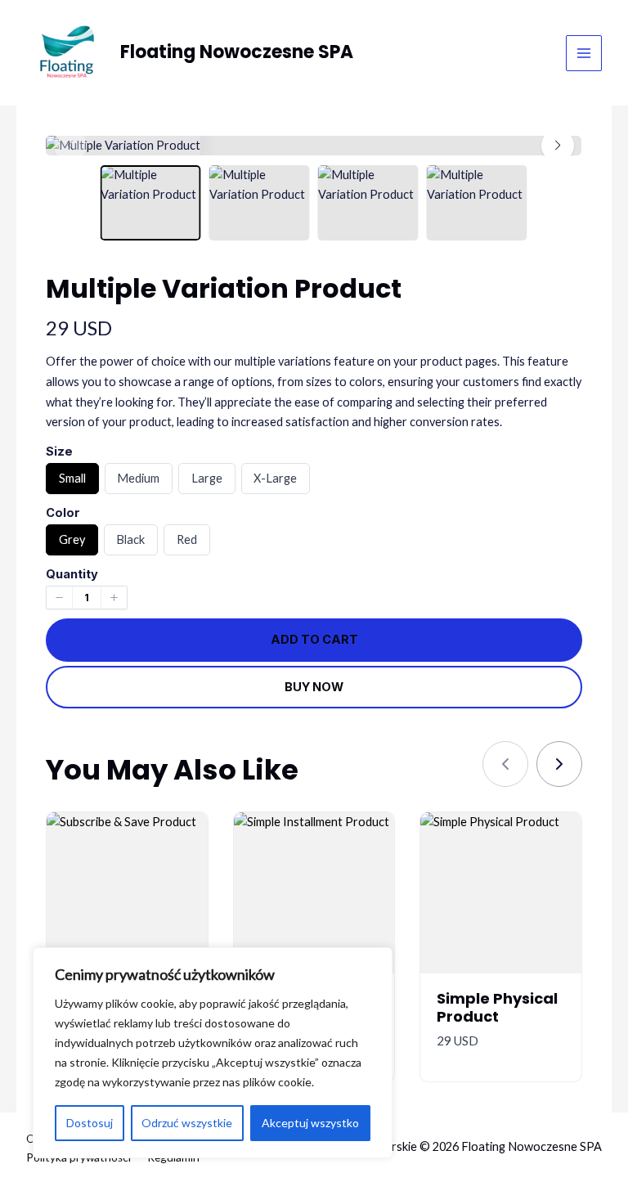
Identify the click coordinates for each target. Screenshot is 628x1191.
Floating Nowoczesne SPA (236, 52)
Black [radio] (130, 543)
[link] (559, 764)
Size (59, 451)
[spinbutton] (87, 598)
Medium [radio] (137, 482)
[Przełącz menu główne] (584, 53)
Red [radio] (186, 543)
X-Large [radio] (275, 482)
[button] (557, 145)
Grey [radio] (71, 543)
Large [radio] (206, 482)
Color (63, 513)
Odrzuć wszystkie (186, 1123)
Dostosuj (89, 1123)
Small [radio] (72, 482)
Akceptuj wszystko (310, 1123)
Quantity (72, 574)
